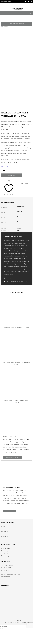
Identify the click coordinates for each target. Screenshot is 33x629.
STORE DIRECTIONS (6, 1)
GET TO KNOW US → (10, 511)
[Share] (4, 626)
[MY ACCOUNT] (24, 1)
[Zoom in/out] (0, 626)
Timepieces (4, 553)
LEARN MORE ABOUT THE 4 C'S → (13, 457)
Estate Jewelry (5, 556)
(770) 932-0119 (17, 9)
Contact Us (4, 526)
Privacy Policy (4, 536)
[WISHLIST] (27, 1)
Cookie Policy (5, 539)
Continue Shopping (17, 24)
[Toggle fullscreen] (2, 626)
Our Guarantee (5, 529)
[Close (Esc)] (6, 626)
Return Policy (4, 531)
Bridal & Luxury (5, 548)
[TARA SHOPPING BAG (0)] (30, 1)
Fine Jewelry (4, 551)
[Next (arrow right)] (2, 628)
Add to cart (11, 175)
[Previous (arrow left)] (0, 628)
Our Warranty (5, 534)
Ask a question (10, 278)
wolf (6, 26)
